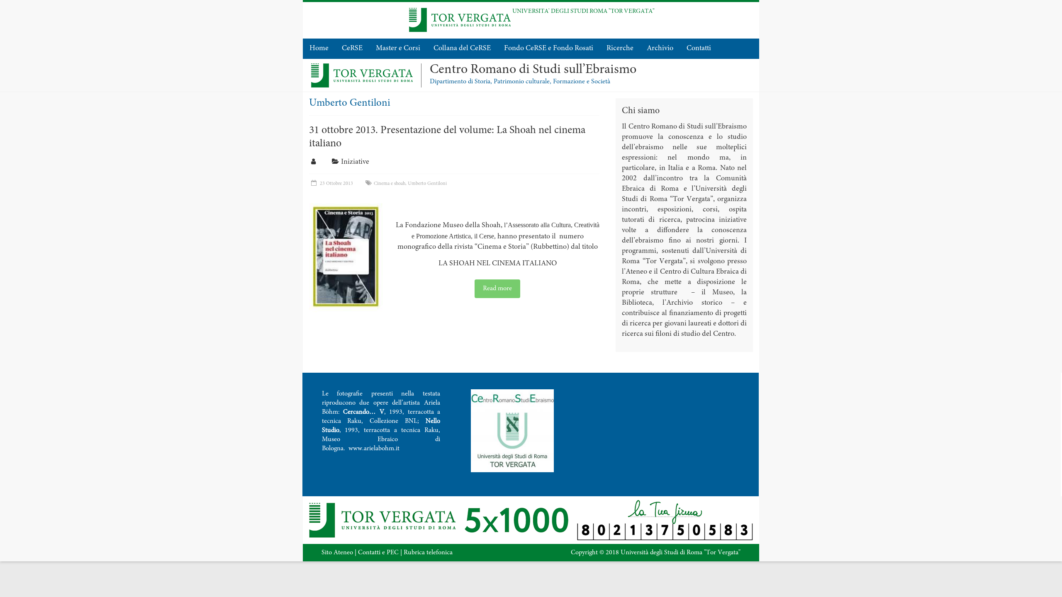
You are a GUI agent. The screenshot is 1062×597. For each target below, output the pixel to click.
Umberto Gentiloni (427, 183)
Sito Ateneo (337, 552)
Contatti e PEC (378, 552)
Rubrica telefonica (428, 552)
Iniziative (355, 162)
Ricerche (620, 48)
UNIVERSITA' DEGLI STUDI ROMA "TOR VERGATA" (583, 11)
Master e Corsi (398, 48)
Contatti (699, 48)
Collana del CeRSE (462, 48)
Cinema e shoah (389, 183)
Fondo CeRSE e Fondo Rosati (548, 48)
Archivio (660, 48)
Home (319, 48)
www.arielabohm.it (373, 448)
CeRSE (352, 48)
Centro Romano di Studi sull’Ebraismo (533, 70)
